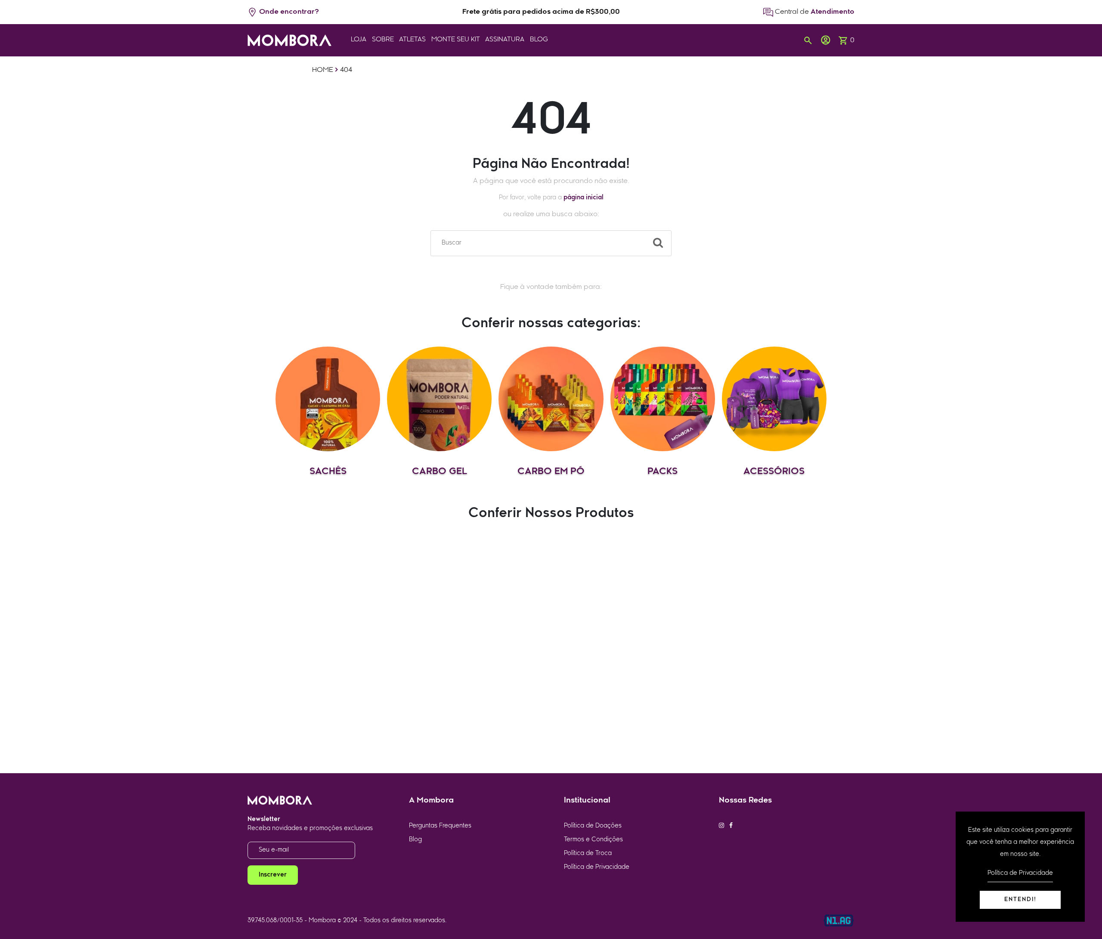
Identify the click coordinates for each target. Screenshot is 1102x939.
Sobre (383, 40)
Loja (358, 40)
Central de (813, 12)
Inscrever (273, 875)
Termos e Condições (593, 840)
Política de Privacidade (596, 867)
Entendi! (1020, 899)
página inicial (583, 198)
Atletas (412, 40)
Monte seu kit (455, 40)
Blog (539, 40)
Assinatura (504, 40)
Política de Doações (593, 826)
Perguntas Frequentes (440, 826)
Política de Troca (588, 853)
